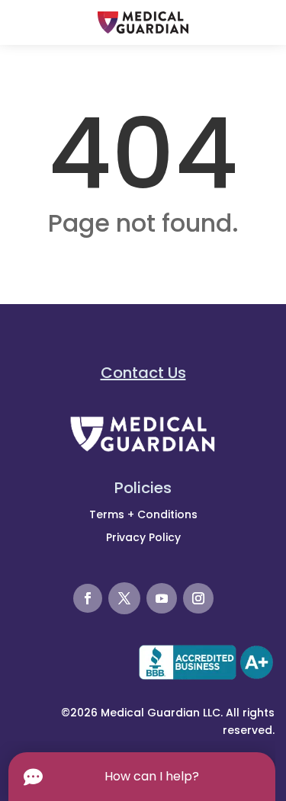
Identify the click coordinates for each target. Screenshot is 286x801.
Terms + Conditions (143, 514)
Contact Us (143, 372)
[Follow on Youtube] (161, 598)
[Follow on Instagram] (198, 598)
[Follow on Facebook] (87, 598)
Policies (143, 487)
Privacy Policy (143, 537)
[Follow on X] (124, 598)
